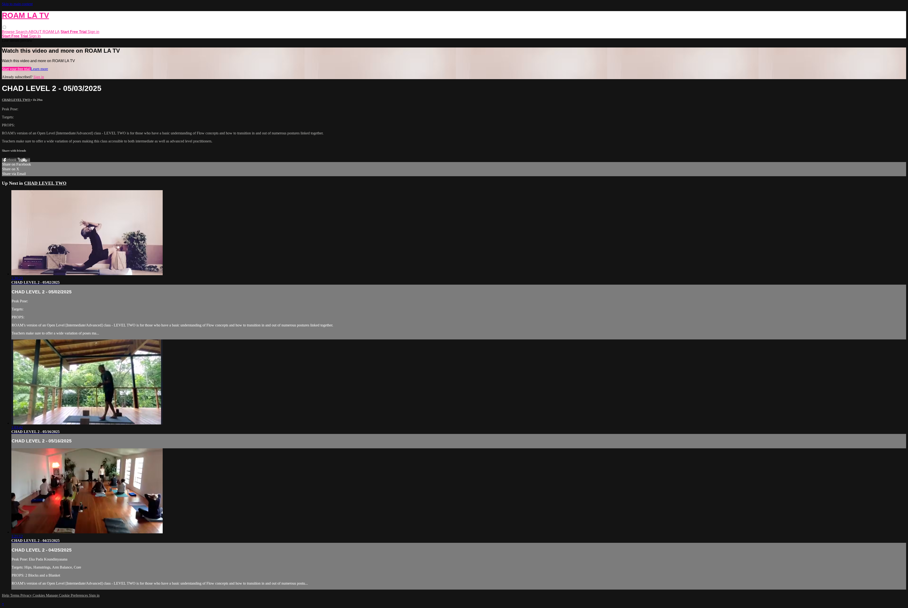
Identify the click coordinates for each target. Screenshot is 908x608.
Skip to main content (17, 4)
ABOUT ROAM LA (44, 32)
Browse (9, 32)
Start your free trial (16, 69)
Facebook (9, 160)
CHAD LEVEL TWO (16, 100)
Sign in (93, 32)
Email (25, 160)
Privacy (26, 595)
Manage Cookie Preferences (67, 595)
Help (6, 595)
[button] (4, 27)
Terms (15, 595)
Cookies (39, 595)
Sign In (35, 36)
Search (22, 32)
